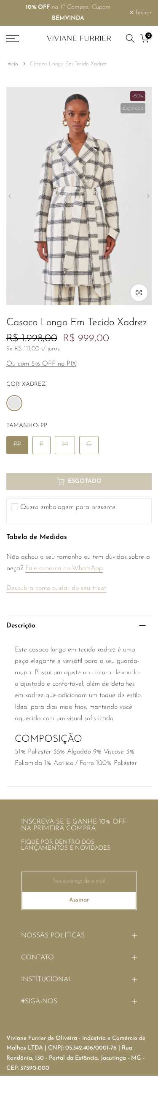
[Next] (148, 196)
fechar (143, 13)
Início (12, 64)
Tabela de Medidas (36, 537)
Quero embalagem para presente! (68, 507)
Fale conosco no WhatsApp (64, 568)
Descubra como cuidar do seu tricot (56, 588)
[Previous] (10, 196)
